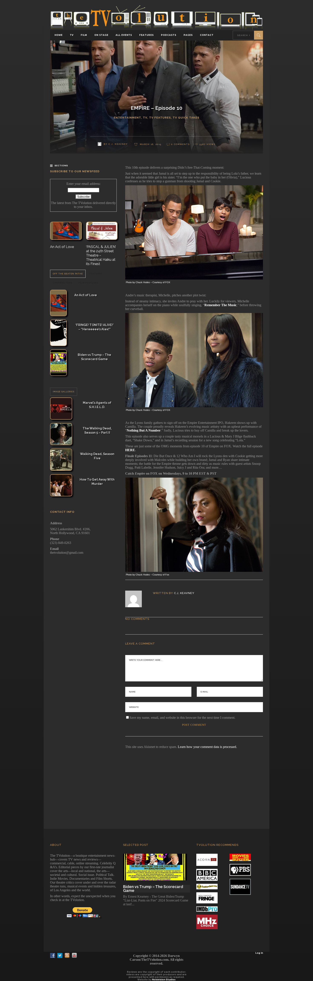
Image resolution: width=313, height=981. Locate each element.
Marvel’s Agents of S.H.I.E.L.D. (97, 405)
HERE (130, 450)
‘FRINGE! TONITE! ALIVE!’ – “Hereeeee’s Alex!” (94, 327)
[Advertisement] (156, 783)
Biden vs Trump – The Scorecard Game (94, 357)
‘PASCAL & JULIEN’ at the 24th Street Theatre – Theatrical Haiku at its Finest (101, 255)
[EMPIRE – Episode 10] (136, 599)
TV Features (160, 117)
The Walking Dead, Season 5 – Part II (97, 430)
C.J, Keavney (184, 593)
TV (145, 117)
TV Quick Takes (186, 117)
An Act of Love (62, 247)
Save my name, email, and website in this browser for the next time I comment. (182, 717)
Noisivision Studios (163, 979)
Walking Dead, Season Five (97, 456)
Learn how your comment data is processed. (207, 747)
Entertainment (127, 117)
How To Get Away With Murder (97, 481)
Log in (259, 953)
